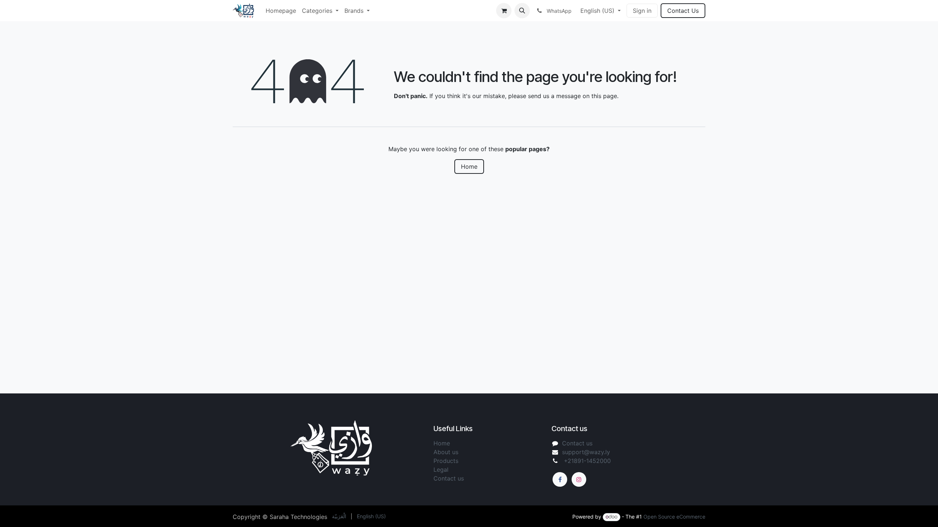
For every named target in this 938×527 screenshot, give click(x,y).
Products (445, 460)
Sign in (642, 10)
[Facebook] (560, 479)
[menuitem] (281, 10)
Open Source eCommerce (674, 516)
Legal (441, 469)
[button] (522, 10)
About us (446, 452)
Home (469, 166)
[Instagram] (579, 479)
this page (604, 96)
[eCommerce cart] (504, 10)
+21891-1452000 (586, 460)
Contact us (577, 443)
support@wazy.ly (586, 452)
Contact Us (683, 10)
